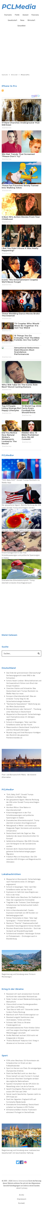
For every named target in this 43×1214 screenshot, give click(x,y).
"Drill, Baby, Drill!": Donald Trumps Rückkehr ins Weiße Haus (21, 481)
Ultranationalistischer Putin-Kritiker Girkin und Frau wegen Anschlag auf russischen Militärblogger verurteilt (23, 1030)
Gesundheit (21, 26)
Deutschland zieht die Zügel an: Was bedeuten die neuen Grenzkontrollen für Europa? (22, 836)
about (18, 1188)
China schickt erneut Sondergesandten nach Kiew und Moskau (21, 1005)
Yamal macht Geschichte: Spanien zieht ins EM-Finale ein (23, 1095)
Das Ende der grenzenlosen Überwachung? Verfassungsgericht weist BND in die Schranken (23, 675)
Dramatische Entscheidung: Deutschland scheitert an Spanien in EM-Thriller (22, 1105)
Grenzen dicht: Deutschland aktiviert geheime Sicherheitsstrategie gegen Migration (21, 851)
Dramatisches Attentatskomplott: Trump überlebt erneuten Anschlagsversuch (18, 581)
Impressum (21, 1199)
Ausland (25, 15)
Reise (22, 20)
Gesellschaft (12, 20)
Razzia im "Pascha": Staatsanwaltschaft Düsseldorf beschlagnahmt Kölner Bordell (23, 924)
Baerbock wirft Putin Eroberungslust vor (22, 1015)
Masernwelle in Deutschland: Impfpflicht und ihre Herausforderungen (22, 728)
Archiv (21, 1195)
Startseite (8, 15)
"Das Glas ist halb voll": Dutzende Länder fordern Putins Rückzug (22, 1010)
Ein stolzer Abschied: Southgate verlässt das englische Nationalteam (22, 1079)
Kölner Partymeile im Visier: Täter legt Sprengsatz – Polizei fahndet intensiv (21, 919)
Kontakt (21, 1203)
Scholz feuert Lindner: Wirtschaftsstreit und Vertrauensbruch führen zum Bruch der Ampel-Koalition (23, 683)
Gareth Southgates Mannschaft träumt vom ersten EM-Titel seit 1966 (23, 1090)
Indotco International (20, 1181)
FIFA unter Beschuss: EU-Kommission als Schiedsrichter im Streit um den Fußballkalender (22, 1063)
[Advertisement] (21, 50)
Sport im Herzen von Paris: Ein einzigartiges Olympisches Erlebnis (23, 1069)
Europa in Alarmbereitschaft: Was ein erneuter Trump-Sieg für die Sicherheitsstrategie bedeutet (21, 698)
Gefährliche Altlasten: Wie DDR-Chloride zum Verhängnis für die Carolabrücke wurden (22, 843)
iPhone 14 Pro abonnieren (3, 90)
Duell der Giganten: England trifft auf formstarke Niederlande (21, 1100)
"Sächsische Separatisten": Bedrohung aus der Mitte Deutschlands (23, 705)
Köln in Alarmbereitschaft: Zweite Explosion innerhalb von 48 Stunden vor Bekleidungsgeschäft (22, 913)
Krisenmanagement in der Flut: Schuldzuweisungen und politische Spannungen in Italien (21, 555)
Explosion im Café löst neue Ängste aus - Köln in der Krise (22, 893)
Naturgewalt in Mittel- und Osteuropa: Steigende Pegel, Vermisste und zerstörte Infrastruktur (23, 828)
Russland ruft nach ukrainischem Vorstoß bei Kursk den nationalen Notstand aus (22, 995)
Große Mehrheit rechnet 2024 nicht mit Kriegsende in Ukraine (22, 1036)
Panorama (35, 15)
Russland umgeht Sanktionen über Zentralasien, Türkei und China (20, 1018)
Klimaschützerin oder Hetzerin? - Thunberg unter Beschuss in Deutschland (23, 710)
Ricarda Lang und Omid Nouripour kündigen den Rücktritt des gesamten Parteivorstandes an (23, 735)
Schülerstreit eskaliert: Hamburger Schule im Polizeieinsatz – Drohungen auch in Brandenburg (23, 936)
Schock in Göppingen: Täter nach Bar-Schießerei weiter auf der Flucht (21, 723)
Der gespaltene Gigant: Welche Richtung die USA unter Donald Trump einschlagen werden (21, 506)
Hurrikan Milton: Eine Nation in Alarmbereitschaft (21, 530)
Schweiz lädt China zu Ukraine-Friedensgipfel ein (18, 1023)
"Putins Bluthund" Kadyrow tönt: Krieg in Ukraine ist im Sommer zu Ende (22, 1041)
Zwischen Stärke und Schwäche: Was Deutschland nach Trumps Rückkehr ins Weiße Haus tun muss (22, 691)
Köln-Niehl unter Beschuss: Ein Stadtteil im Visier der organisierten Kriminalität (23, 898)
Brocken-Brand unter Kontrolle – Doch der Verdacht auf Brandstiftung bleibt (23, 929)
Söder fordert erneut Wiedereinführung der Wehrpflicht (23, 1000)
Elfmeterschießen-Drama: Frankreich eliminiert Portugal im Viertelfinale (21, 1111)
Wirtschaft (31, 20)
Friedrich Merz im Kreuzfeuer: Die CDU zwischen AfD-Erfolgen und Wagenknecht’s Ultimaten (23, 859)
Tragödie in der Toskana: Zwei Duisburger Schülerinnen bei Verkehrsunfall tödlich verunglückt (22, 905)
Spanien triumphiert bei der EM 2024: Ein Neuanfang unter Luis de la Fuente (22, 1085)
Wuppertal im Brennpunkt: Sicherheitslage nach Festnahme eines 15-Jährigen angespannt (23, 717)
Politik (17, 15)
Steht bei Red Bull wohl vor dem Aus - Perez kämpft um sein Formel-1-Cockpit (22, 1074)
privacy (24, 1188)
